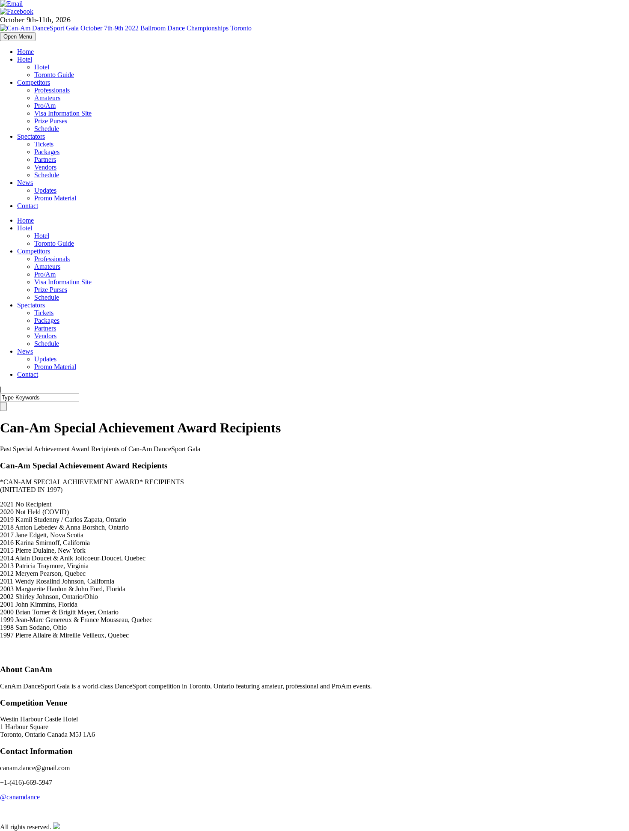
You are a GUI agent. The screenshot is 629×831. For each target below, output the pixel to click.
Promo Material (55, 198)
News (25, 182)
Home (25, 51)
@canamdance (20, 797)
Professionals (52, 90)
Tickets (43, 144)
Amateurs (47, 97)
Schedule (46, 128)
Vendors (45, 167)
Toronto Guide (54, 74)
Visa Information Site (63, 113)
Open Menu (17, 36)
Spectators (31, 136)
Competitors (33, 82)
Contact (27, 205)
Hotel (24, 59)
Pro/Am (45, 105)
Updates (45, 190)
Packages (46, 151)
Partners (45, 159)
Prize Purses (50, 121)
